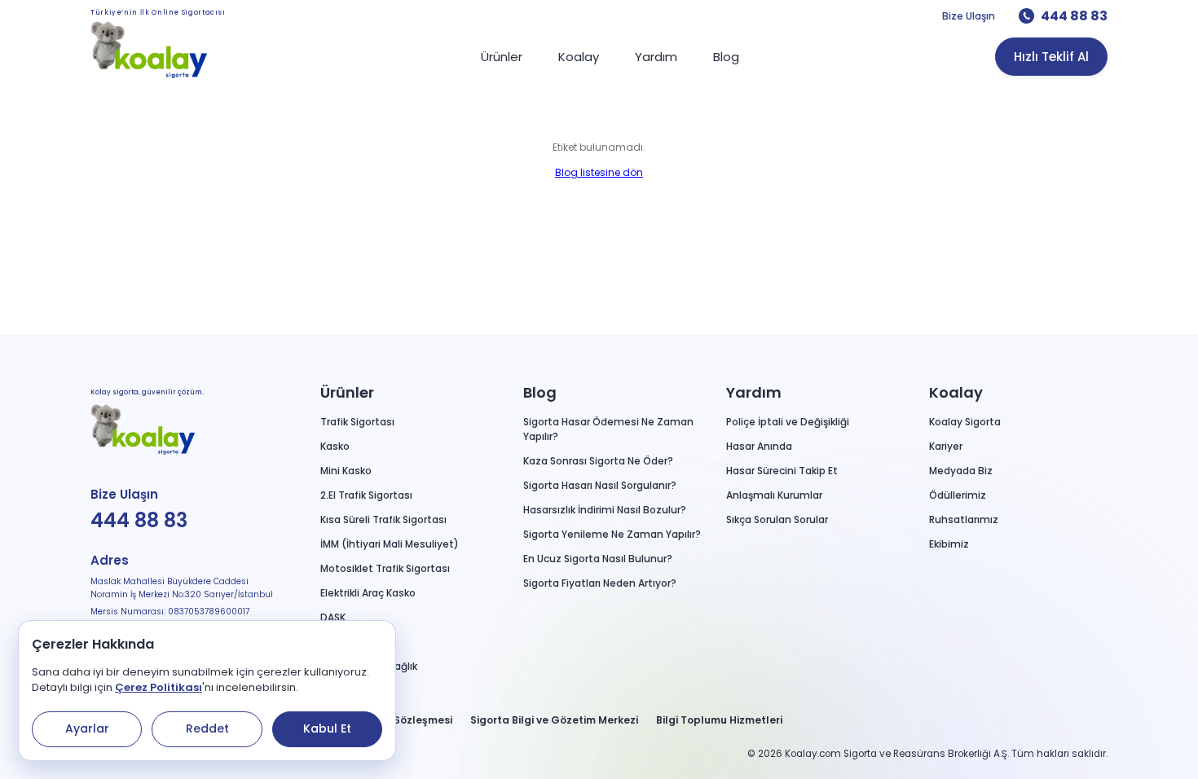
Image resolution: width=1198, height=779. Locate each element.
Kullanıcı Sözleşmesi (398, 720)
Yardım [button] (754, 392)
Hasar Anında (759, 446)
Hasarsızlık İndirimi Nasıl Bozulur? (604, 510)
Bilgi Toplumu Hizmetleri (719, 720)
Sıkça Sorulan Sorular (777, 519)
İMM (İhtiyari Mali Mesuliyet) (389, 544)
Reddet (207, 728)
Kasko (335, 446)
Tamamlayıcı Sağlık (368, 666)
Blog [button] (540, 392)
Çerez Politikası (158, 687)
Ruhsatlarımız (963, 519)
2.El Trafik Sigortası (366, 495)
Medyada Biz (961, 471)
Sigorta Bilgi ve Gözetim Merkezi (554, 720)
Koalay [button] (956, 392)
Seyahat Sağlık (357, 642)
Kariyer (945, 446)
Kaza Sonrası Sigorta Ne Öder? (598, 461)
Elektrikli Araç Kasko (368, 593)
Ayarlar (87, 728)
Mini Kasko (346, 471)
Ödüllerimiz (957, 495)
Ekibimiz (949, 544)
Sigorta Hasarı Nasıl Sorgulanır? (599, 485)
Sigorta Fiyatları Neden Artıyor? (599, 583)
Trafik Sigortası (357, 422)
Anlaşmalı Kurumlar (774, 495)
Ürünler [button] (347, 392)
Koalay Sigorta (965, 422)
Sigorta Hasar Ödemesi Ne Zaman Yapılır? (608, 429)
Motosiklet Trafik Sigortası (385, 568)
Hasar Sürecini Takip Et (782, 471)
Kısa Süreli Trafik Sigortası (383, 519)
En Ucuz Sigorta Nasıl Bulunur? (597, 559)
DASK (333, 617)
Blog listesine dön (599, 172)
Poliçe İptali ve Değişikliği (787, 422)
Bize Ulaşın (968, 16)
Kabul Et (327, 728)
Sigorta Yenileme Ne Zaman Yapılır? (612, 534)
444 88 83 (1074, 16)
